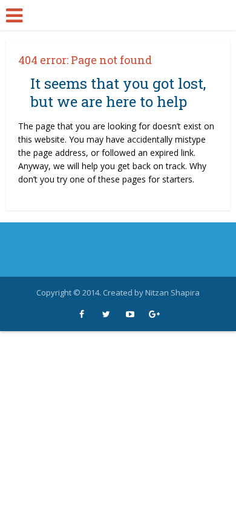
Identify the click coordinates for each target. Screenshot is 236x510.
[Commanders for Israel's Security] (118, 14)
